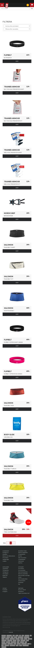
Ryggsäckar (23, 640)
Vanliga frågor (6, 559)
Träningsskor (6, 570)
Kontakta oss (6, 552)
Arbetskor (4, 635)
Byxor (23, 635)
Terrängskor (5, 573)
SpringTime (21, 591)
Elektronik (5, 575)
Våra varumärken (22, 557)
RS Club (20, 556)
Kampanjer (20, 582)
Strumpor (22, 642)
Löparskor (17, 638)
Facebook (5, 589)
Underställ (7, 645)
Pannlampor (4, 640)
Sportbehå (8, 642)
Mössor (21, 638)
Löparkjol (7, 638)
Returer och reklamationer (9, 556)
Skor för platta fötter (23, 579)
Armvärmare (9, 635)
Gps (30, 635)
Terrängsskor (10, 643)
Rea (19, 584)
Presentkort (5, 557)
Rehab (18, 640)
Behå (14, 635)
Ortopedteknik (21, 554)
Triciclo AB (11, 632)
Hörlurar (8, 637)
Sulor (26, 642)
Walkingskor (12, 645)
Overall (25, 638)
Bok (20, 635)
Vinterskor (4, 647)
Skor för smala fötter (23, 573)
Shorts (27, 640)
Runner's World (22, 589)
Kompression (20, 637)
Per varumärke (21, 570)
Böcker (17, 635)
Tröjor (28, 643)
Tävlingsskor (5, 572)
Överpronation (21, 580)
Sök (32, 8)
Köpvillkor (5, 554)
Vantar (17, 645)
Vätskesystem (25, 645)
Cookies (4, 561)
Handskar (4, 637)
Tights (15, 643)
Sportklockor (13, 642)
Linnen (3, 638)
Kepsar (15, 637)
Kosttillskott (26, 637)
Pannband (30, 638)
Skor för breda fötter (23, 572)
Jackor (12, 637)
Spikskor (3, 642)
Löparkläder (5, 568)
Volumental (21, 561)
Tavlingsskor (4, 643)
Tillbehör (5, 577)
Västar (20, 645)
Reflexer (14, 640)
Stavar (18, 642)
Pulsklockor (9, 640)
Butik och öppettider (23, 552)
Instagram (5, 591)
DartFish (20, 563)
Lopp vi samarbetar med (23, 593)
